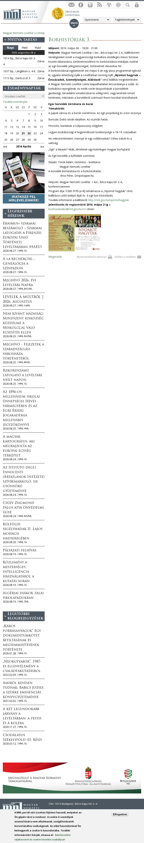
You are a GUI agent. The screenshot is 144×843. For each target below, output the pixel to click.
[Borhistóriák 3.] (74, 250)
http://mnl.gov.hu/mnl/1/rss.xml (99, 4)
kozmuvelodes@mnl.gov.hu (67, 209)
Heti (25, 48)
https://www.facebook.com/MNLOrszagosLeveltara (80, 4)
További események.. (15, 102)
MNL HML (24, 428)
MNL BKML (24, 362)
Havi (38, 48)
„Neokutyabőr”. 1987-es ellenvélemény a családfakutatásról (22, 666)
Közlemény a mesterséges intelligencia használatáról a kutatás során (18, 572)
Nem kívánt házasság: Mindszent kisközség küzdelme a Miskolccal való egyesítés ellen (23, 323)
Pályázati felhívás (19, 550)
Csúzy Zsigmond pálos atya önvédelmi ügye (23, 507)
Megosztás (55, 256)
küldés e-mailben (125, 256)
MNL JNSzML (25, 289)
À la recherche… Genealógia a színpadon (19, 263)
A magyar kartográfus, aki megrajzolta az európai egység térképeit (19, 446)
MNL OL (23, 250)
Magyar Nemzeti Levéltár (18, 33)
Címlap (40, 33)
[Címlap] (22, 14)
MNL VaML (24, 305)
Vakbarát (108, 4)
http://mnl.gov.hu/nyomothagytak (108, 200)
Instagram (90, 4)
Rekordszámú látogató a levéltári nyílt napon (22, 375)
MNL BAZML (25, 336)
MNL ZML (24, 601)
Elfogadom (120, 814)
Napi (10, 48)
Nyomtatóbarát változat (91, 256)
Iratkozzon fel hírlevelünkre (71, 4)
